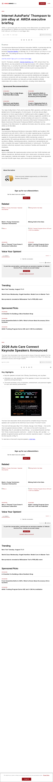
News (3, 11)
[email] (31, 40)
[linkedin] (24, 40)
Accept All (26, 779)
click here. (32, 439)
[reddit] (29, 40)
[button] (3, 3)
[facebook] (21, 40)
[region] (26, 259)
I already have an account (26, 273)
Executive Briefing (12, 51)
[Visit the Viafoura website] (48, 262)
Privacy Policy (46, 775)
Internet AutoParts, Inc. (27, 62)
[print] (50, 40)
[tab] (6, 256)
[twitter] (26, 40)
